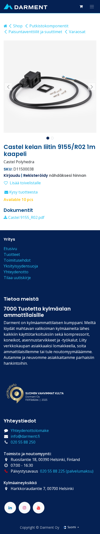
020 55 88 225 (52, 471)
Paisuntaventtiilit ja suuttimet (35, 31)
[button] (8, 86)
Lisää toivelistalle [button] (25, 182)
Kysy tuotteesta (23, 192)
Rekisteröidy (35, 175)
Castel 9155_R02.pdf (25, 217)
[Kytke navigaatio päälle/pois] (91, 6)
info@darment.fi (25, 436)
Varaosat (77, 31)
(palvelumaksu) (79, 471)
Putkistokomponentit (48, 26)
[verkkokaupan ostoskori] (81, 6)
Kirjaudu (12, 175)
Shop (18, 26)
